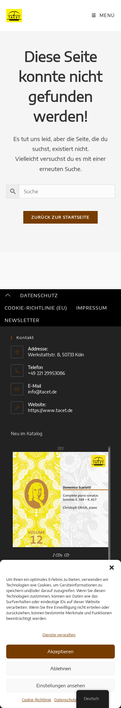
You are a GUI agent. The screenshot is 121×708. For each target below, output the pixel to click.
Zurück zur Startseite (60, 217)
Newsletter (22, 320)
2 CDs (57, 555)
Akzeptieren (60, 651)
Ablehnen (60, 668)
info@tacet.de (42, 391)
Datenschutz (65, 699)
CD (66, 555)
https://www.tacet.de (50, 410)
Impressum (91, 308)
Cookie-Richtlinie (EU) (36, 308)
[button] (112, 567)
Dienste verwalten (59, 635)
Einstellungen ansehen (60, 685)
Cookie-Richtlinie (36, 699)
